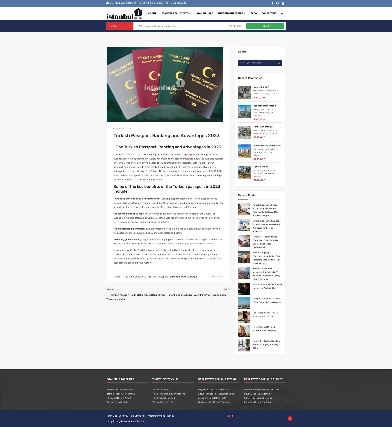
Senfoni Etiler (260, 166)
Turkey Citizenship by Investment (168, 394)
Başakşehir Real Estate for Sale (213, 389)
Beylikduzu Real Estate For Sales (214, 402)
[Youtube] (283, 3)
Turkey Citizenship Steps (164, 402)
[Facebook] (272, 3)
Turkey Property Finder (117, 402)
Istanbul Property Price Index (120, 394)
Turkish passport (135, 276)
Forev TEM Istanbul (263, 126)
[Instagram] (277, 3)
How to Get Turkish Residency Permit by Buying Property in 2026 (267, 344)
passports (190, 154)
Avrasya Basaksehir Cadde (267, 145)
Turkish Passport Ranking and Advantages (173, 276)
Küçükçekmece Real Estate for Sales (216, 394)
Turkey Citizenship (161, 389)
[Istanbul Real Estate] (124, 13)
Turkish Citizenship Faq (163, 398)
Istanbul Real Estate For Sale (120, 389)
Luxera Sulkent (261, 87)
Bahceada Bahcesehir (264, 105)
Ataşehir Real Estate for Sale (212, 398)
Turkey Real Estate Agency (119, 398)
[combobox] (119, 26)
